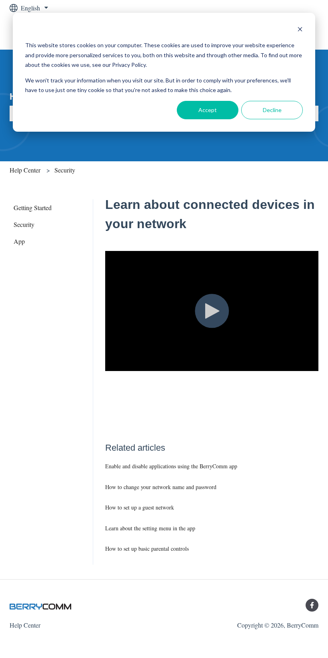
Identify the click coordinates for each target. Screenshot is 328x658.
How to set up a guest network (139, 507)
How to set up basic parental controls (147, 548)
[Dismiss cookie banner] (300, 30)
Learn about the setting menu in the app (150, 528)
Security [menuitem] (24, 224)
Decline (272, 109)
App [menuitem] (19, 241)
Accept (207, 109)
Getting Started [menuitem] (33, 207)
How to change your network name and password (160, 487)
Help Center (25, 170)
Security (64, 170)
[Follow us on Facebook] (312, 605)
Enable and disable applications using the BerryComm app (171, 466)
